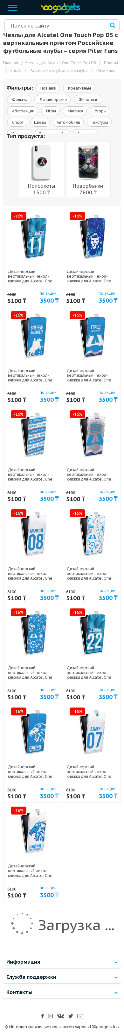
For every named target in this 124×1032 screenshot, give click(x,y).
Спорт (17, 122)
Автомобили (68, 122)
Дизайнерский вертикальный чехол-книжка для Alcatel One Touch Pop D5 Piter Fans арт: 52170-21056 (30, 677)
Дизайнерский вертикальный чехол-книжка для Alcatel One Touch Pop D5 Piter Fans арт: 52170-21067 (30, 281)
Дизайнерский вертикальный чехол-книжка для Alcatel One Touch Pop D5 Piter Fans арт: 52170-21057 (89, 578)
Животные (88, 99)
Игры (50, 111)
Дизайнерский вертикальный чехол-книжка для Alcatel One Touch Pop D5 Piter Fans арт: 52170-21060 (30, 380)
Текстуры (99, 122)
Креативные (79, 88)
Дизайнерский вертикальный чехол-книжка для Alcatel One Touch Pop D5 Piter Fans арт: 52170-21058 (30, 479)
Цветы (40, 122)
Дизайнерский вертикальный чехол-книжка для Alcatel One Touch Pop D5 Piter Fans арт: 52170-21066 (30, 578)
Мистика (75, 111)
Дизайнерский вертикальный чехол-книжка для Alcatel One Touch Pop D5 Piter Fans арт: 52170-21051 (30, 875)
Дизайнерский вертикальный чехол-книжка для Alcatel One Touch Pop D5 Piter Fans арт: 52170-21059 (89, 380)
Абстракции (22, 111)
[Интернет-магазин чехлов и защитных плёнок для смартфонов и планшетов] (58, 11)
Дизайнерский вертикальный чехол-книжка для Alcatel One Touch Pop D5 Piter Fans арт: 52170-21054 (89, 479)
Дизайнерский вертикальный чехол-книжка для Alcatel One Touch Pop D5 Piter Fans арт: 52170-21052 (89, 776)
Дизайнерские (52, 99)
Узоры (100, 111)
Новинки (47, 88)
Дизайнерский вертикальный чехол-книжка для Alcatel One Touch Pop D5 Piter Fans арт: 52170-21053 (30, 776)
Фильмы (19, 99)
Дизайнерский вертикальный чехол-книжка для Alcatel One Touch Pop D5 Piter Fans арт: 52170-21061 (89, 281)
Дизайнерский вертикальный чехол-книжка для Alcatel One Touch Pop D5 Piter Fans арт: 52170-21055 (89, 677)
